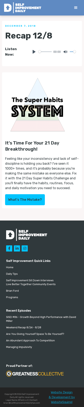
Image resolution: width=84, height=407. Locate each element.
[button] (76, 8)
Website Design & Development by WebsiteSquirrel (62, 397)
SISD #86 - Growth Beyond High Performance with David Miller (41, 318)
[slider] (45, 52)
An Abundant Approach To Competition (30, 340)
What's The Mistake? (25, 200)
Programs (12, 297)
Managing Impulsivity (19, 347)
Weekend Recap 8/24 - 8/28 (23, 327)
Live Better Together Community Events (31, 284)
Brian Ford (12, 290)
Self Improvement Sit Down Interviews (30, 280)
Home (9, 267)
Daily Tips (12, 273)
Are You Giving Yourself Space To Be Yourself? (35, 333)
